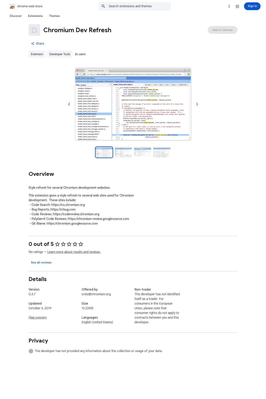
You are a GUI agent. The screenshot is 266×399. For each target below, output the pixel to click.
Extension (37, 54)
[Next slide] (197, 104)
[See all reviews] (41, 262)
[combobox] (140, 6)
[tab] (16, 15)
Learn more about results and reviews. (74, 252)
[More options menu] (229, 6)
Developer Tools (59, 54)
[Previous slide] (69, 104)
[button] (237, 6)
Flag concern (38, 318)
